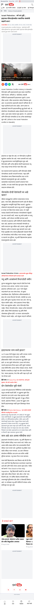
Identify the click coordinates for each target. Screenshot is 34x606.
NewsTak (11, 1)
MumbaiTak (4, 1)
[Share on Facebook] (6, 84)
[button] (13, 530)
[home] (17, 584)
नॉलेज (5, 11)
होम (1, 11)
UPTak (17, 1)
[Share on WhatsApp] (9, 84)
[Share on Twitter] (12, 84)
